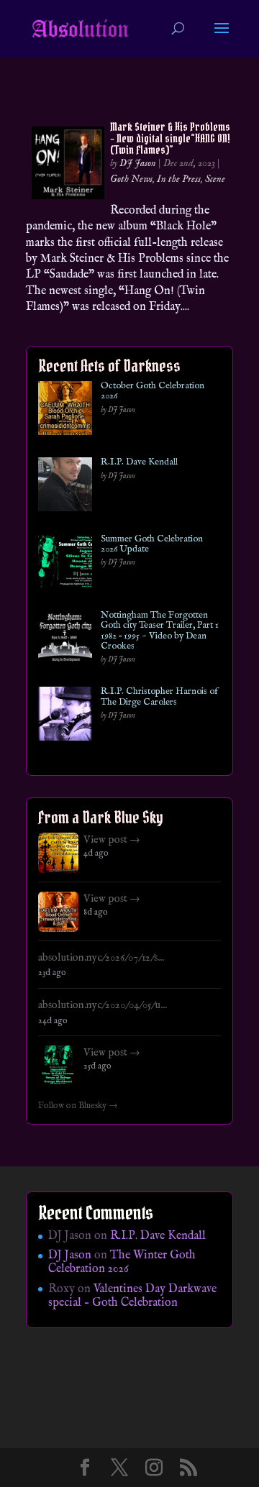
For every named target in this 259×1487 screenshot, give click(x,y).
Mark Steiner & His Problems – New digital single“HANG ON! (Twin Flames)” (170, 138)
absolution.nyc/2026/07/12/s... (101, 957)
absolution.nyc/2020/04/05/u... (102, 1005)
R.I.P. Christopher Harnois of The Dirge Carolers (159, 697)
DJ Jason (137, 163)
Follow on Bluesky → (78, 1106)
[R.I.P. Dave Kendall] (65, 487)
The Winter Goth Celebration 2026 (122, 1262)
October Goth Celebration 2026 (152, 391)
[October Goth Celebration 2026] (65, 411)
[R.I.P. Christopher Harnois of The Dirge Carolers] (65, 716)
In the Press (179, 179)
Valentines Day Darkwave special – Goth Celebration (132, 1296)
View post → (111, 839)
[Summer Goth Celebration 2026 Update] (65, 564)
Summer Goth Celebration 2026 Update (152, 544)
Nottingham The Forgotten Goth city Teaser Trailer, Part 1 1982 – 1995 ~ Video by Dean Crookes (160, 630)
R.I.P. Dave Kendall (139, 462)
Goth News (131, 179)
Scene (215, 179)
